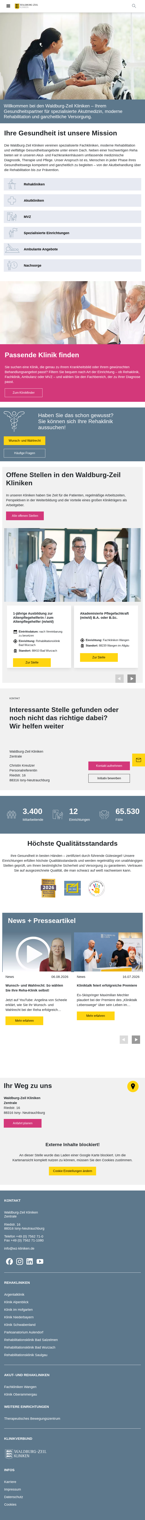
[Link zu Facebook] (9, 1261)
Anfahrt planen (22, 1123)
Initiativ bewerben (109, 778)
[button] (131, 678)
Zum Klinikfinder (24, 392)
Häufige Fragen (24, 453)
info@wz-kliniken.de (19, 1248)
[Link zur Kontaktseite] (138, 760)
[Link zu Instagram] (19, 1261)
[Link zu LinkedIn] (29, 1261)
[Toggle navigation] (8, 6)
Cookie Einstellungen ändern (72, 1171)
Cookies (10, 1504)
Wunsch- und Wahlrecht (25, 440)
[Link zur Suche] (134, 6)
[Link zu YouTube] (40, 1261)
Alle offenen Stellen (25, 515)
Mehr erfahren (24, 1020)
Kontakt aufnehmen (109, 765)
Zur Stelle (32, 662)
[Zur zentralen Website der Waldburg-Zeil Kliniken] (72, 1454)
